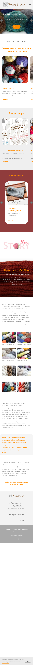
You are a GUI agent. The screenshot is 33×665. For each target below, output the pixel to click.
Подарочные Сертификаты (12, 151)
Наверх (16, 539)
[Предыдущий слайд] (1, 21)
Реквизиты (8, 530)
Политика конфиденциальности (20, 530)
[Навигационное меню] (30, 4)
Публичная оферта (16, 532)
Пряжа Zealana (8, 89)
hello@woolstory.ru (16, 515)
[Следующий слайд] (31, 21)
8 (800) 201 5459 (16, 504)
